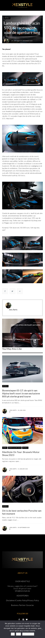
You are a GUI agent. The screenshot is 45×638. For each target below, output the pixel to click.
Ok (13, 634)
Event (5, 447)
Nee (18, 634)
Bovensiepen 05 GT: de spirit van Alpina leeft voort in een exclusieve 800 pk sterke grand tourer (21, 393)
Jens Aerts (17, 41)
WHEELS (7, 18)
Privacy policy (28, 634)
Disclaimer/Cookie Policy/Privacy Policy (22, 600)
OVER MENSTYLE (22, 581)
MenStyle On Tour (15, 447)
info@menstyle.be (22, 591)
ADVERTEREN (22, 596)
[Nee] (42, 629)
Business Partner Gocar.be (22, 605)
